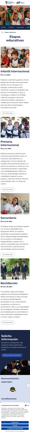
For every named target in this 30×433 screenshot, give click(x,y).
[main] (15, 219)
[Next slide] (28, 385)
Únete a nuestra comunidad (11, 355)
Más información (8, 113)
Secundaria (20, 27)
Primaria (11, 27)
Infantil (3, 27)
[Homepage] (3, 32)
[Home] (15, 3)
